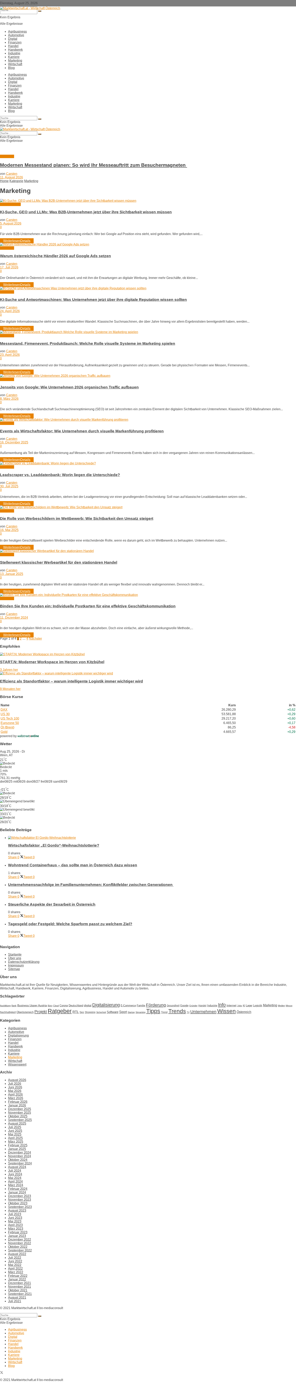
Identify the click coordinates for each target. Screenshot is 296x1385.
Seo (82, 1012)
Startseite (15, 954)
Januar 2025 (17, 1149)
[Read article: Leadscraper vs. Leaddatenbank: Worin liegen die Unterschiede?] (148, 463)
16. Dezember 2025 (14, 442)
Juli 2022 (14, 1257)
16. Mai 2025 (9, 530)
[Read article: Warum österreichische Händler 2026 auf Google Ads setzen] (148, 244)
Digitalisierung (10, 204)
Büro (50, 1005)
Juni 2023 (15, 1217)
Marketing (15, 60)
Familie (141, 1005)
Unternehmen (203, 1011)
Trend (164, 1012)
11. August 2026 (11, 177)
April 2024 (15, 1181)
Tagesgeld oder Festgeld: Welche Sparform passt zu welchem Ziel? (70, 924)
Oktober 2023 (17, 1203)
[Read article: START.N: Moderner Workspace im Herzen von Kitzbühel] (148, 654)
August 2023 (17, 1210)
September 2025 (20, 1120)
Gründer (193, 1005)
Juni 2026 (15, 1087)
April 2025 (15, 1138)
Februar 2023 (17, 1232)
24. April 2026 (10, 311)
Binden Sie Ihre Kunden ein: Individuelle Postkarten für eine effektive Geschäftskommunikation (88, 606)
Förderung (156, 1005)
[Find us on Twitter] (1, 1373)
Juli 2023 (14, 1214)
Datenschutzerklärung (23, 961)
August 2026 (17, 1080)
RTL (75, 1012)
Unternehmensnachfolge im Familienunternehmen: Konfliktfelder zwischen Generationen (91, 885)
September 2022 (20, 1250)
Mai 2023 (14, 1221)
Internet (231, 1005)
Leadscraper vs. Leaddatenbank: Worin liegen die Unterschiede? (60, 475)
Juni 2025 (15, 1130)
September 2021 (20, 1294)
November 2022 (19, 1243)
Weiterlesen (16, 240)
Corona (64, 1005)
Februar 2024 (17, 1188)
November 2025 (19, 1112)
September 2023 (20, 1207)
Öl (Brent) (7, 727)
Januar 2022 (17, 1279)
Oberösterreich (25, 1012)
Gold (4, 731)
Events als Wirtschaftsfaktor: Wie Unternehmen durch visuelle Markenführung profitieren (82, 431)
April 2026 (15, 1094)
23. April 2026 (10, 354)
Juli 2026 (14, 1083)
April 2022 (15, 1268)
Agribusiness (17, 31)
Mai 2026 (14, 1091)
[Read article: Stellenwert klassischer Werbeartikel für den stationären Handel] (148, 551)
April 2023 (15, 1225)
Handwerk (15, 49)
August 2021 (17, 1297)
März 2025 (15, 1141)
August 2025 (17, 1123)
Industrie (14, 53)
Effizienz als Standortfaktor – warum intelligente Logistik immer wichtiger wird (71, 681)
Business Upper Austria (32, 1005)
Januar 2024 (17, 1192)
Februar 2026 (17, 1101)
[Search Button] (39, 11)
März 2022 (15, 1272)
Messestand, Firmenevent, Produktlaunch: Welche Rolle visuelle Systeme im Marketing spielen (87, 343)
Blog (11, 67)
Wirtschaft (15, 64)
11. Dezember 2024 (14, 617)
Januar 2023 (17, 1236)
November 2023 (19, 1199)
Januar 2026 (17, 1105)
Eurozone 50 (10, 723)
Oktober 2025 (17, 1116)
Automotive (16, 35)
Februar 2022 (17, 1275)
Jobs (239, 1005)
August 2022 (17, 1254)
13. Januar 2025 (11, 574)
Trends (177, 1011)
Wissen (226, 1011)
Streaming (140, 1012)
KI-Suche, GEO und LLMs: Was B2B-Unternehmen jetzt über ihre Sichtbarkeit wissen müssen (86, 212)
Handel (13, 46)
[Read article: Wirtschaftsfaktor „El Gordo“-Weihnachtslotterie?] (152, 838)
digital (87, 1005)
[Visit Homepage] (30, 8)
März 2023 (15, 1228)
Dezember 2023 (19, 1196)
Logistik (257, 1005)
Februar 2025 (17, 1145)
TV (188, 1012)
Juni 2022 (15, 1261)
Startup (131, 1012)
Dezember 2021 (19, 1283)
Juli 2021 (14, 1301)
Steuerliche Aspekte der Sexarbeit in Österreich (51, 904)
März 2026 (15, 1098)
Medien (281, 1005)
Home (4, 181)
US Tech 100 (10, 718)
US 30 (5, 714)
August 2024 (17, 1167)
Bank (14, 1005)
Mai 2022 (14, 1265)
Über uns (14, 958)
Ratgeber (60, 1011)
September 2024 (20, 1163)
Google (184, 1005)
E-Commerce (128, 1005)
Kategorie (16, 181)
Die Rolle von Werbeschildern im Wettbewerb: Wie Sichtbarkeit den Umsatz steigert (76, 518)
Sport (123, 1012)
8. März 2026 (9, 398)
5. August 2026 (10, 223)
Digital (12, 38)
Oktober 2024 (17, 1159)
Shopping (90, 1012)
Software (112, 1012)
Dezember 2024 (19, 1152)
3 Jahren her (9, 669)
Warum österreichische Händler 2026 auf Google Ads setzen (55, 256)
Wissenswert (17, 1064)
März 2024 (15, 1185)
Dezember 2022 (19, 1239)
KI (244, 1005)
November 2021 (19, 1286)
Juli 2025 (14, 1127)
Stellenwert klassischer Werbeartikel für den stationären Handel (58, 562)
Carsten (11, 173)
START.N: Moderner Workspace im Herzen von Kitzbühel (52, 662)
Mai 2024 (14, 1178)
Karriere (14, 57)
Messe (289, 1005)
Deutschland (76, 1005)
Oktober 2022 (17, 1246)
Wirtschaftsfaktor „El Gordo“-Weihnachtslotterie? (53, 845)
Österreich (244, 1012)
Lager (249, 1005)
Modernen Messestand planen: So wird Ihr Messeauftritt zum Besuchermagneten (93, 165)
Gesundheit (173, 1005)
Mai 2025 (14, 1134)
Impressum (16, 965)
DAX (4, 709)
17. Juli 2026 (9, 267)
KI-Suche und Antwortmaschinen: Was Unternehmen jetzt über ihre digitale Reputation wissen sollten (93, 299)
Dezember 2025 (19, 1109)
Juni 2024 (15, 1174)
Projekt (40, 1011)
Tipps (153, 1011)
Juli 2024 (14, 1170)
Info (222, 1004)
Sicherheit (101, 1012)
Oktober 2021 (17, 1290)
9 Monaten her (10, 689)
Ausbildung (5, 1005)
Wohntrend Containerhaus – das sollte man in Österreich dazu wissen (72, 865)
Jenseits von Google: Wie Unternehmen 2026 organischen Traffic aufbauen (69, 387)
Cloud (56, 1005)
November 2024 (19, 1156)
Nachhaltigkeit (8, 1012)
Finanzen (15, 42)
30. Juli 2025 (9, 486)
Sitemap (14, 969)
